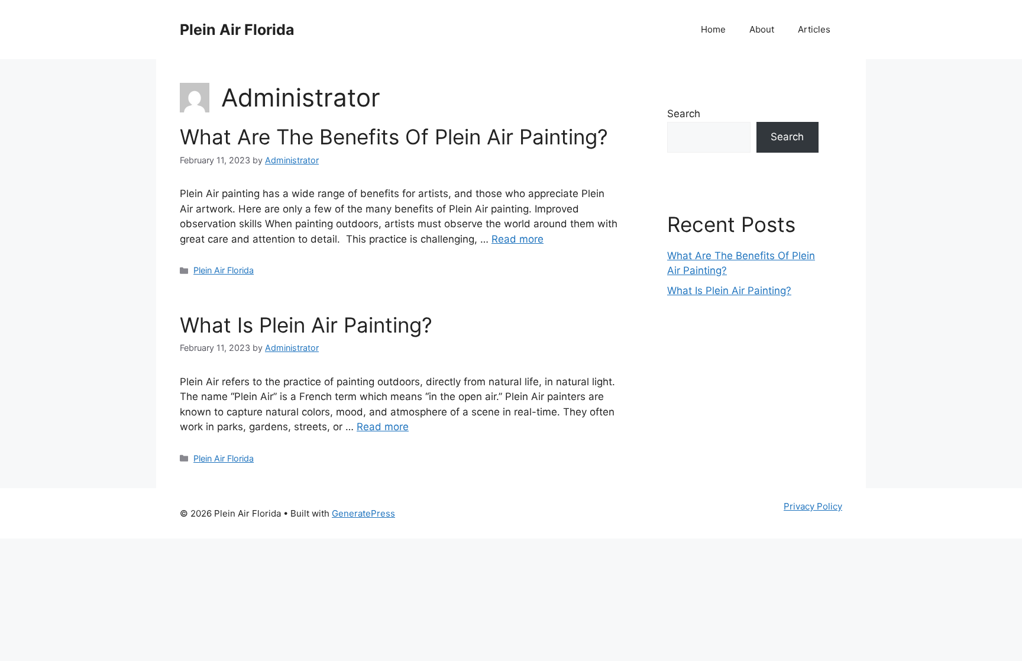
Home (713, 29)
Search (683, 114)
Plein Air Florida (237, 29)
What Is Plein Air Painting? (306, 324)
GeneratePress (363, 513)
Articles (814, 29)
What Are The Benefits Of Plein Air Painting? (394, 136)
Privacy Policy (813, 506)
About (761, 29)
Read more (517, 239)
